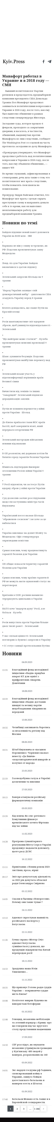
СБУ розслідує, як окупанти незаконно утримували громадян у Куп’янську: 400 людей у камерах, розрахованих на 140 (32, 1049)
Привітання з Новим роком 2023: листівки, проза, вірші (31, 868)
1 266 (37, 1108)
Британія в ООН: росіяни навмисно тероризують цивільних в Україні (22, 596)
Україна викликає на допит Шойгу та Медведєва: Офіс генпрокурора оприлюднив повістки (24, 536)
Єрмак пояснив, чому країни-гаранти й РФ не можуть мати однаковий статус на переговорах (26, 581)
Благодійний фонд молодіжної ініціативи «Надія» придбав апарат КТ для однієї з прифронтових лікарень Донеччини (30, 676)
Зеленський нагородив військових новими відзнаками (22, 441)
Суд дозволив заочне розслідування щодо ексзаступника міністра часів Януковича (23, 501)
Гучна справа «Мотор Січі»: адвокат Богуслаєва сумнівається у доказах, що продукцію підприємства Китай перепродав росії (31, 946)
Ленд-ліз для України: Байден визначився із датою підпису (20, 265)
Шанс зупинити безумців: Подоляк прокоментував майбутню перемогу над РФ (26, 360)
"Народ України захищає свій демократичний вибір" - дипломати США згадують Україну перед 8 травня (26, 294)
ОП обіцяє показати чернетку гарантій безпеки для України (25, 565)
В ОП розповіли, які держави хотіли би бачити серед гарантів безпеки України (25, 455)
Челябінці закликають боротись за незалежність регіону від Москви (31, 730)
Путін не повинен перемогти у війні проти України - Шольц (23, 410)
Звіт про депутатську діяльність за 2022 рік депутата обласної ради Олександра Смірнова (31, 880)
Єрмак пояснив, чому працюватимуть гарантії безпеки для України (24, 552)
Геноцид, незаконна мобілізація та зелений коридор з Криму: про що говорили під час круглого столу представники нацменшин (31, 1024)
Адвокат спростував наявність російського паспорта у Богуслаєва (30, 921)
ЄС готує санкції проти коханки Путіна (27, 645)
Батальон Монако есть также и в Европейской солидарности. (31, 1100)
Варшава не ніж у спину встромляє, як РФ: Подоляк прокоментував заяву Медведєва (24, 249)
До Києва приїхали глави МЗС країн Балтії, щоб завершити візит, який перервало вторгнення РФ (23, 426)
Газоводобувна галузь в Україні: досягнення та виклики (31, 780)
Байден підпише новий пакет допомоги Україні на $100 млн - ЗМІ (25, 234)
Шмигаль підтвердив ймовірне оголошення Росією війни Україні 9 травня (23, 470)
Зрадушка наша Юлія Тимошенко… (24, 970)
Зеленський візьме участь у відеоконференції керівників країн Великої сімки (22, 377)
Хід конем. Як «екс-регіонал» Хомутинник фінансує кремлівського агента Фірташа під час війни (30, 820)
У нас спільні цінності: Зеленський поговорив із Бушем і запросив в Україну (26, 637)
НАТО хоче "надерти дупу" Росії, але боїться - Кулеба (23, 610)
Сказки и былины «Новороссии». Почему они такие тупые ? (31, 900)
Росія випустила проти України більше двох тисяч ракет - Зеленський (25, 624)
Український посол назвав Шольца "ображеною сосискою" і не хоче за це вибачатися (24, 519)
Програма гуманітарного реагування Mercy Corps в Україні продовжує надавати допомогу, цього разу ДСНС (31, 846)
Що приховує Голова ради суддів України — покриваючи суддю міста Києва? (31, 990)
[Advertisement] (27, 28)
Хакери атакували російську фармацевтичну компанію (29, 798)
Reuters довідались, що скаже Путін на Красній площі (25, 309)
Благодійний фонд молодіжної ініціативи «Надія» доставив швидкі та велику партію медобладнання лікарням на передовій (30, 705)
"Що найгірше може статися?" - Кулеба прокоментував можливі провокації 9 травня (25, 342)
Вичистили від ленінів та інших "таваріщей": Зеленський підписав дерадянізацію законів (22, 395)
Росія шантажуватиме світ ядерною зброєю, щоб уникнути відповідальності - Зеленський (27, 325)
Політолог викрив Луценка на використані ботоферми (29, 1002)
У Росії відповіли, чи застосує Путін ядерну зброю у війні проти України (23, 486)
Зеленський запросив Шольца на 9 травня (22, 278)
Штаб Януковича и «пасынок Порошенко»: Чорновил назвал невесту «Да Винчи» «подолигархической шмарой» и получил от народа (31, 756)
